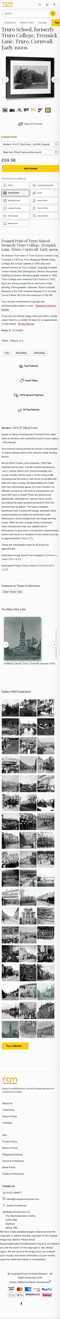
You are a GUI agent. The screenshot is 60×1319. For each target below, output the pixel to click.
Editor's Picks (27, 22)
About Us (7, 1103)
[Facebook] (21, 1305)
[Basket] (47, 4)
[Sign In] (54, 4)
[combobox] (26, 13)
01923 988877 (14, 1192)
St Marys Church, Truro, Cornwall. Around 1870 (29, 663)
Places (13, 592)
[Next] (54, 79)
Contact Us (8, 1186)
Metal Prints (8, 1167)
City (7, 352)
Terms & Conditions (13, 1160)
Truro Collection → (15, 1046)
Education (21, 352)
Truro (20, 592)
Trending (42, 22)
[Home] (12, 4)
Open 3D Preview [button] (33, 123)
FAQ (4, 1135)
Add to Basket (30, 168)
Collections (10, 22)
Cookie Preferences (13, 1173)
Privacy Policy (9, 1141)
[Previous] (5, 79)
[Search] (53, 13)
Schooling (39, 352)
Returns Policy (10, 1147)
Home (5, 592)
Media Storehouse (39, 1282)
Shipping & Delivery (12, 1154)
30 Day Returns (26, 323)
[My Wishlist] (39, 4)
